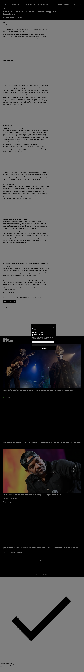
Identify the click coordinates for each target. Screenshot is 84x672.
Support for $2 (43, 342)
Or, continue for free (43, 348)
